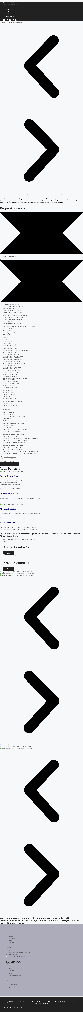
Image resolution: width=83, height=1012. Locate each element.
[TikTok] (7, 20)
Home (8, 7)
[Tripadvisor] (7, 1008)
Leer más (9, 553)
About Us (9, 9)
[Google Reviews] (10, 20)
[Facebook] (4, 20)
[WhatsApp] (16, 20)
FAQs (7, 13)
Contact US (10, 17)
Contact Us (12, 944)
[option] (43, 256)
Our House (9, 11)
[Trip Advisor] (13, 20)
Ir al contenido (4, 1)
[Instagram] (4, 1008)
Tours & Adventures (13, 15)
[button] (41, 67)
